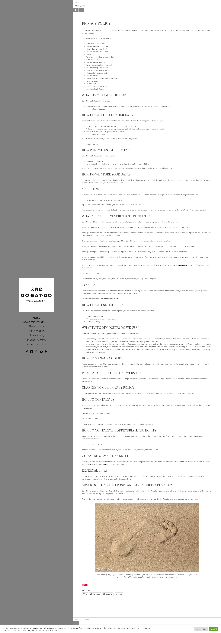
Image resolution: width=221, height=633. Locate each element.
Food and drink (36, 331)
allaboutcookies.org (110, 299)
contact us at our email (178, 265)
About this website (33, 322)
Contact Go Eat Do (36, 344)
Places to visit (36, 326)
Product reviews (36, 339)
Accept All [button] (213, 629)
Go (76, 623)
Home (36, 317)
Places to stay (36, 335)
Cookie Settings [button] (200, 629)
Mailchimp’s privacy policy (97, 464)
